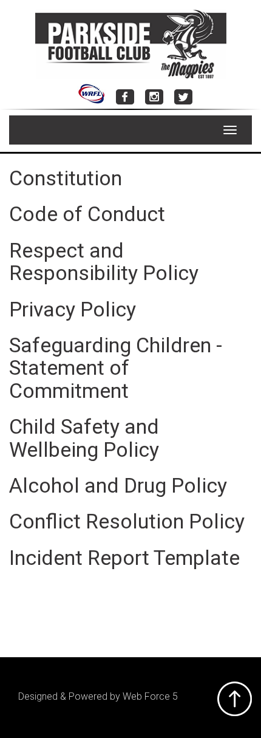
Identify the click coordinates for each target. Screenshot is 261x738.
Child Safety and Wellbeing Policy (84, 437)
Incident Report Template (124, 557)
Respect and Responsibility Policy (103, 261)
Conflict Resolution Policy (127, 521)
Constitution (65, 178)
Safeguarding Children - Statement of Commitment (115, 368)
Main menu (18, 130)
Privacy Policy (72, 309)
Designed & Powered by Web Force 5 (98, 696)
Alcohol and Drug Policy (118, 485)
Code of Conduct (87, 214)
